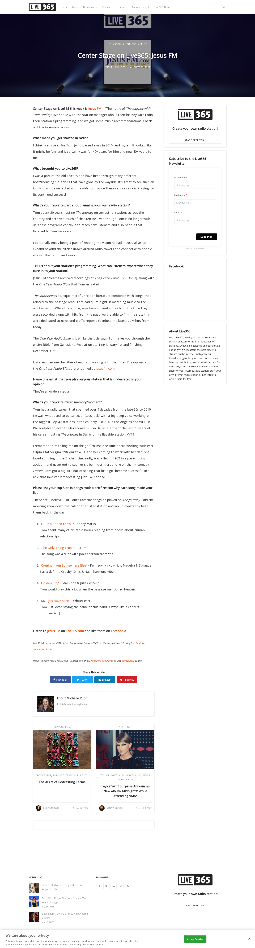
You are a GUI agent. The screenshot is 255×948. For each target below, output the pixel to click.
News (75, 7)
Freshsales (200, 248)
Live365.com (75, 631)
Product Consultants (102, 660)
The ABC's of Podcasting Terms (62, 782)
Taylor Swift (109, 775)
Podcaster (107, 7)
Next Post (125, 726)
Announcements (141, 7)
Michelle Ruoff (77, 698)
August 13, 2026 (49, 889)
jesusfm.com (105, 368)
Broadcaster (90, 7)
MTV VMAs (135, 775)
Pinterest (129, 679)
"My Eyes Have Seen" (55, 601)
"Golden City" (50, 583)
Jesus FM (94, 108)
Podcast (58, 775)
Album (123, 775)
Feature (137, 43)
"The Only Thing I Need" (58, 548)
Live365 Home (163, 7)
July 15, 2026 (48, 922)
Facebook (118, 631)
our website (128, 660)
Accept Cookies (195, 939)
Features (122, 7)
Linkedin (106, 679)
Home (64, 7)
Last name (180, 195)
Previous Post (62, 726)
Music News (125, 779)
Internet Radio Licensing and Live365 (62, 885)
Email (177, 212)
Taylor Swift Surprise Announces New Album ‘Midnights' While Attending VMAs (125, 791)
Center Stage (121, 43)
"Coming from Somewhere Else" (63, 565)
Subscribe (207, 236)
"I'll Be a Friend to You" (57, 524)
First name (180, 177)
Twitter (84, 679)
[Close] (249, 938)
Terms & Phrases (76, 775)
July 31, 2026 (48, 906)
